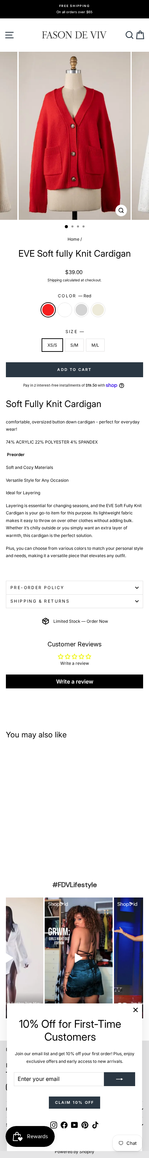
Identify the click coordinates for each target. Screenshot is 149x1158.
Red (48, 310)
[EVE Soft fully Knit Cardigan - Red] (9, 854)
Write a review (74, 681)
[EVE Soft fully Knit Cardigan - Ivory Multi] (17, 854)
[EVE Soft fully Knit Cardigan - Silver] (25, 854)
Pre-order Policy (37, 587)
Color (74, 295)
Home (73, 239)
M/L (95, 345)
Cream (98, 310)
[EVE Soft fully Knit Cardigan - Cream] (33, 854)
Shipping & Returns (40, 601)
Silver (81, 310)
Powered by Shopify (74, 1151)
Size (74, 331)
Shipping (54, 280)
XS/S (52, 345)
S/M (74, 345)
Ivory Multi (65, 310)
